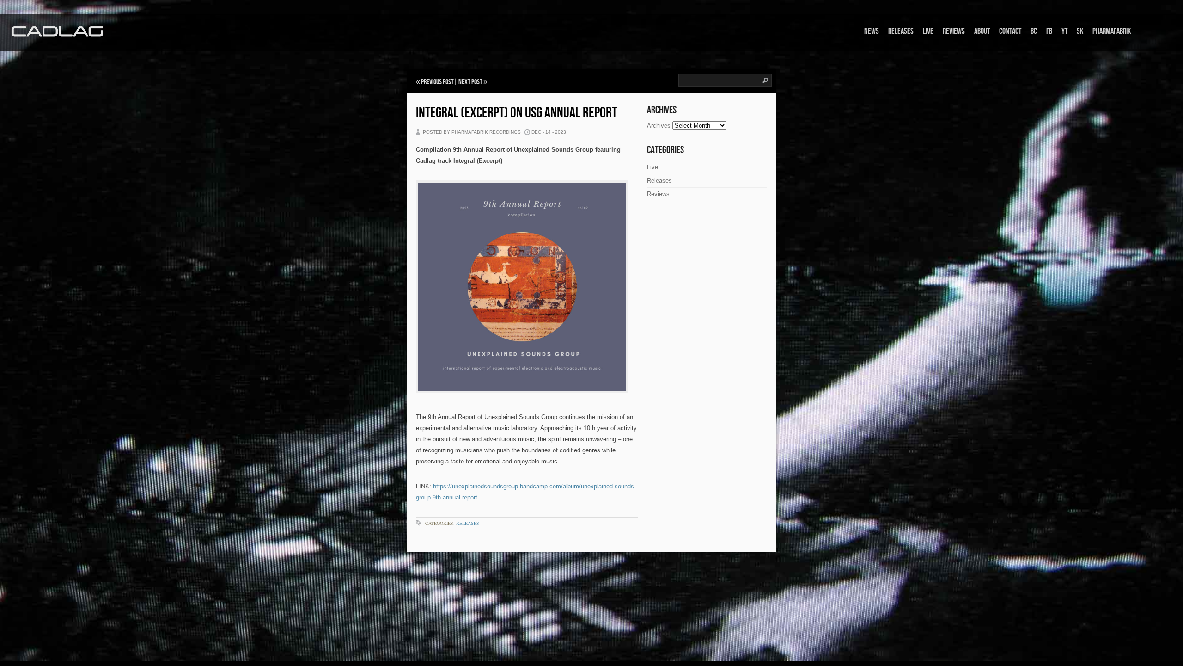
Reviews (954, 31)
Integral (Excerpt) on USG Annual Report (516, 113)
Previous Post (437, 82)
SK (1080, 31)
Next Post (470, 82)
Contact (1010, 31)
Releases (901, 31)
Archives (659, 125)
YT (1064, 31)
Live (928, 31)
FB (1049, 31)
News (871, 31)
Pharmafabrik (1111, 31)
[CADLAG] (58, 32)
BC (1034, 31)
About (982, 31)
